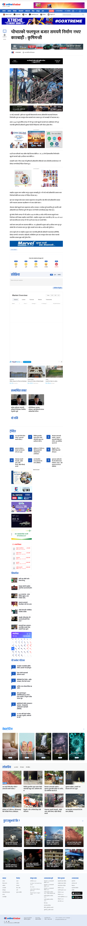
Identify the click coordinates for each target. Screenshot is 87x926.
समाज (3, 881)
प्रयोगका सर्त (74, 883)
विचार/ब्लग (4, 883)
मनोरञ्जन (27, 11)
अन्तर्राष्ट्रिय (4, 897)
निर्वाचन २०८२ (60, 894)
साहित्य (3, 885)
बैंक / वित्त (18, 888)
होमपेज (4, 11)
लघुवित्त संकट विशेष (62, 883)
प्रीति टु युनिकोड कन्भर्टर (48, 907)
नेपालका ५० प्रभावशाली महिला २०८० (49, 889)
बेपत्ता (26, 14)
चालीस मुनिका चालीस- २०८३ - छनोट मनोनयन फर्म (49, 892)
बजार (17, 881)
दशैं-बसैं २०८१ (60, 901)
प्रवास (3, 894)
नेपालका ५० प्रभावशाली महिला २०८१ (49, 885)
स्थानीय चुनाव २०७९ (62, 890)
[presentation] (59, 362)
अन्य (43, 11)
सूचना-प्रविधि (19, 892)
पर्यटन (17, 883)
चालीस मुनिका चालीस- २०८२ (48, 896)
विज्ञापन (73, 885)
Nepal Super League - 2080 (35, 893)
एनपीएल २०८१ (33, 881)
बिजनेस (15, 11)
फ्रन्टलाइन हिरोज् (47, 905)
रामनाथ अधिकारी (13, 249)
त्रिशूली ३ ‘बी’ (52, 14)
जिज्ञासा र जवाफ (9, 14)
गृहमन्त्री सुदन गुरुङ (34, 14)
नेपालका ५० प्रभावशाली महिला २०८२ (49, 881)
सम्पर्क (73, 890)
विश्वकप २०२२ (60, 899)
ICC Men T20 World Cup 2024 (36, 884)
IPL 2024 (32, 887)
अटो (17, 890)
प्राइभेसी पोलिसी (75, 888)
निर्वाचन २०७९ (61, 892)
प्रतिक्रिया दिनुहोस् (58, 288)
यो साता (22, 767)
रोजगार (17, 885)
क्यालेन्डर (15, 633)
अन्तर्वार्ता (4, 888)
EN (73, 11)
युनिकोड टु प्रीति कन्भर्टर (48, 910)
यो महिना (28, 767)
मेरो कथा (45, 903)
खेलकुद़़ (4, 890)
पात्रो (52, 11)
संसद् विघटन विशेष (62, 885)
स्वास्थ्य (68, 11)
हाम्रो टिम (73, 881)
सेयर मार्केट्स (59, 11)
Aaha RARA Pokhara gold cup (35, 890)
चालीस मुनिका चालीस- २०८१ (48, 900)
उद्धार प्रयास (18, 14)
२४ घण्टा (16, 767)
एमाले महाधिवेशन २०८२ (62, 897)
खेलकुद (38, 11)
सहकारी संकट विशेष (62, 881)
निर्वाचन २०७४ (61, 888)
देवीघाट (44, 14)
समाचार (9, 11)
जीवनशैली (21, 11)
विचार (33, 11)
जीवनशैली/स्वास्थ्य (6, 892)
